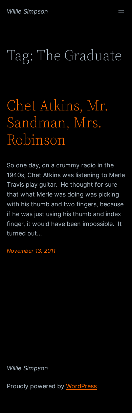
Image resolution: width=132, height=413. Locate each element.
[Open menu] (121, 11)
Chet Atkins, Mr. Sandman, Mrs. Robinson (57, 122)
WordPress (81, 386)
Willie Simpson (27, 11)
